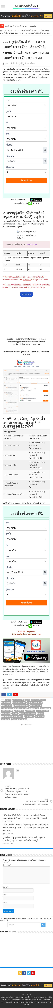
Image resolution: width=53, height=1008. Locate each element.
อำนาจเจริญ (29, 716)
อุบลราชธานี (40, 716)
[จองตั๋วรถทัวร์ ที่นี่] (26, 15)
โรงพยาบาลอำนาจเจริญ (19, 719)
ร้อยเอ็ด (40, 713)
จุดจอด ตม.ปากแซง (19, 703)
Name (5, 887)
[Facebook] (24, 973)
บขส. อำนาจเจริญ (43, 711)
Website (5, 902)
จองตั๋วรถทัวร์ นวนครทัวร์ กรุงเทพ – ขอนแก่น (20, 26)
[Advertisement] (26, 317)
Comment (7, 865)
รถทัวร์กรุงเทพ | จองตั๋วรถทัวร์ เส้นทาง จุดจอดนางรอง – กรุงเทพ (35, 801)
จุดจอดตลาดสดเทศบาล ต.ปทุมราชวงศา (14, 708)
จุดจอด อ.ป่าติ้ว (6, 705)
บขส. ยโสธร (30, 711)
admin (7, 63)
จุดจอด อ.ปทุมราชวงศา (35, 703)
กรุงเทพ (8, 700)
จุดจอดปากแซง (33, 708)
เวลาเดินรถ (5, 719)
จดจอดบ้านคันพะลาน (38, 700)
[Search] (43, 925)
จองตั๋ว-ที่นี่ (26, 294)
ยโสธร (15, 713)
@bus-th (35, 203)
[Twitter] (29, 973)
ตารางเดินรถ (12, 30)
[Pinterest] (33, 973)
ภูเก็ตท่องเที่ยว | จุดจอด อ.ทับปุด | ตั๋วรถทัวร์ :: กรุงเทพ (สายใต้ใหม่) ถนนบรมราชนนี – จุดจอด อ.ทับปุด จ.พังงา (17, 792)
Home (4, 30)
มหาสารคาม (6, 713)
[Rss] (20, 973)
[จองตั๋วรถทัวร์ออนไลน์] (26, 6)
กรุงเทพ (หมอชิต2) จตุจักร (21, 700)
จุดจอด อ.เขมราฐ (36, 705)
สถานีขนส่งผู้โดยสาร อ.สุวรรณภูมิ (12, 716)
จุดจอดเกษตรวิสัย (7, 711)
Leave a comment (10, 65)
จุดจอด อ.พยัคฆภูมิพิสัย (21, 705)
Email (5, 895)
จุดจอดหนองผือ (45, 708)
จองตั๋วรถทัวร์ (8, 666)
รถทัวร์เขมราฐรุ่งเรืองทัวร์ (27, 713)
